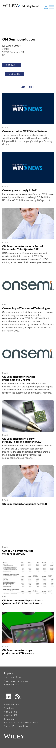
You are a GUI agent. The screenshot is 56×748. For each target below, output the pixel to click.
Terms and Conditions (21, 722)
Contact (11, 65)
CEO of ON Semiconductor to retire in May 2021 (17, 552)
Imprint (10, 718)
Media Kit (11, 715)
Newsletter (12, 704)
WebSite (14, 73)
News (5, 127)
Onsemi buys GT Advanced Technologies (26, 308)
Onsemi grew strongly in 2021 (19, 190)
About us (11, 711)
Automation (12, 677)
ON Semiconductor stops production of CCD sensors (18, 652)
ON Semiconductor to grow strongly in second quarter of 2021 (22, 440)
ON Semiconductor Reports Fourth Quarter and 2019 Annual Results (22, 602)
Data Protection (17, 726)
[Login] (46, 6)
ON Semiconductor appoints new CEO (24, 504)
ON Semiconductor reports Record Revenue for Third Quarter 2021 (22, 248)
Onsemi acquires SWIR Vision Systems (24, 131)
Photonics (11, 684)
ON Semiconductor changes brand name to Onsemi (18, 378)
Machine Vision (16, 680)
